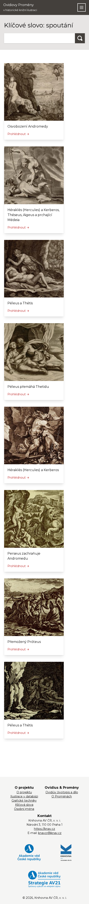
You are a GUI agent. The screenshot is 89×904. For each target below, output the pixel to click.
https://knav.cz (44, 829)
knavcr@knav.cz (49, 833)
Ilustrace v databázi (24, 796)
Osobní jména (24, 809)
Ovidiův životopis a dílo (62, 792)
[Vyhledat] (80, 38)
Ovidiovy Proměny (20, 7)
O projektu (24, 792)
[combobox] (39, 38)
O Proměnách (62, 796)
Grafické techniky (24, 800)
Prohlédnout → (18, 134)
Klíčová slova (24, 805)
